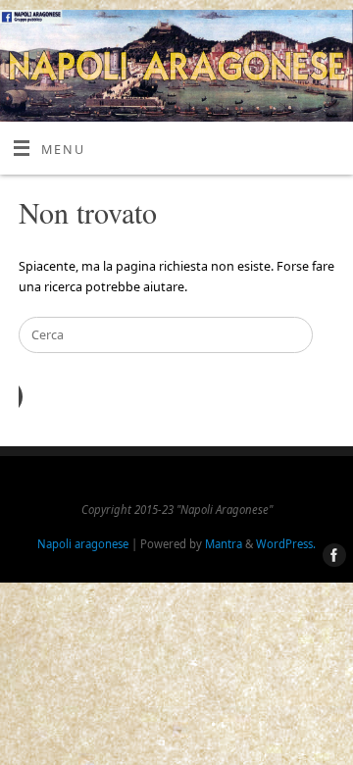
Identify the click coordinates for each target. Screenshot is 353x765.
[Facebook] (330, 556)
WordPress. (286, 543)
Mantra (223, 543)
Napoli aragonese (82, 543)
